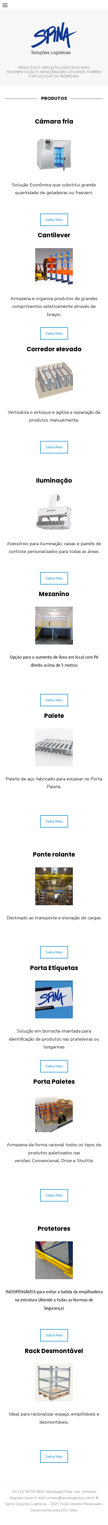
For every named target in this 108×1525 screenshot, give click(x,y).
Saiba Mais (54, 219)
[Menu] (5, 5)
